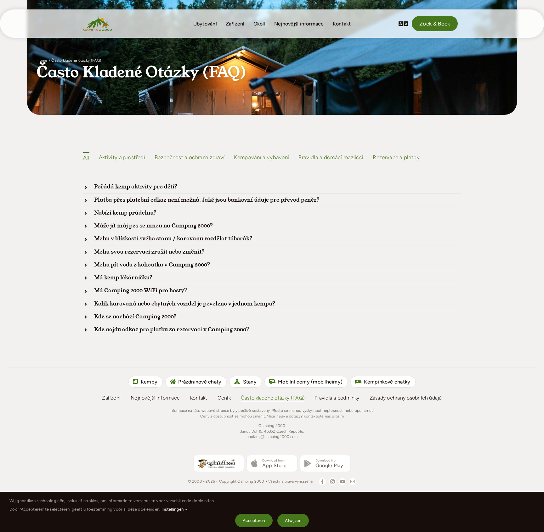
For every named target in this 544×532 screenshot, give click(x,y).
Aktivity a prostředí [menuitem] (122, 157)
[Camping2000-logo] (97, 18)
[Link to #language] (403, 23)
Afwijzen (293, 520)
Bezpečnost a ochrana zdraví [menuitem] (189, 157)
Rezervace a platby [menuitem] (396, 157)
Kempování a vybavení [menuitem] (261, 157)
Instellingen (173, 509)
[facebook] (322, 481)
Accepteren (254, 520)
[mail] (352, 481)
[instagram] (332, 481)
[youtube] (342, 481)
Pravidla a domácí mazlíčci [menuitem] (330, 157)
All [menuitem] (86, 157)
